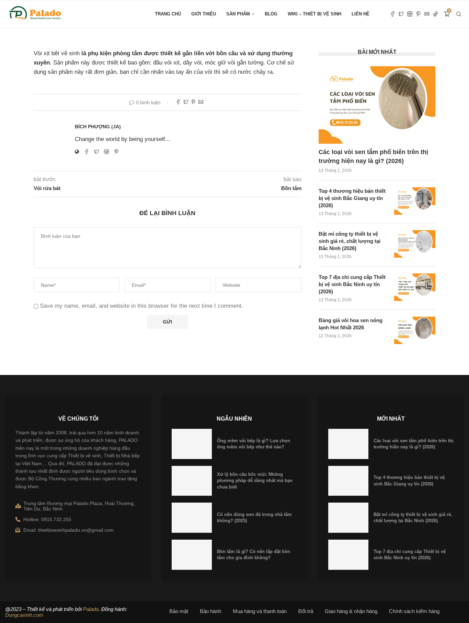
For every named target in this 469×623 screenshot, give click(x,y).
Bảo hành (210, 611)
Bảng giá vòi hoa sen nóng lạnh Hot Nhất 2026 (350, 323)
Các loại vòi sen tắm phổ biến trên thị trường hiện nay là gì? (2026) (373, 156)
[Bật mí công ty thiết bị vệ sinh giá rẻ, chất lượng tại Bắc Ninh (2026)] (414, 244)
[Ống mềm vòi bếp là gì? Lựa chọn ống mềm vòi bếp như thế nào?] (192, 444)
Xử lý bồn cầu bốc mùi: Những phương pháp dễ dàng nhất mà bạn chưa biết (255, 480)
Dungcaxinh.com (24, 615)
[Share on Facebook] (178, 102)
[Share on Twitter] (185, 102)
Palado (91, 609)
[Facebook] (392, 14)
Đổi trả (305, 611)
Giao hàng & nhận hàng (351, 611)
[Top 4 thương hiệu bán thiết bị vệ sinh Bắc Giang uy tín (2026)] (414, 201)
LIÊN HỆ (360, 13)
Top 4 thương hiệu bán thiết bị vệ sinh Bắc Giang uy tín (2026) (352, 198)
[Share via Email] (200, 102)
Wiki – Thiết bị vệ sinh (314, 13)
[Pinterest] (418, 14)
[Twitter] (401, 14)
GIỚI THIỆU (203, 13)
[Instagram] (409, 14)
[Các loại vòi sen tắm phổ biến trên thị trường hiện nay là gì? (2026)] (377, 105)
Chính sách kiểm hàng (414, 611)
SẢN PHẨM (238, 13)
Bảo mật (178, 611)
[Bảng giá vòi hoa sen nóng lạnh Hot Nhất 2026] (414, 330)
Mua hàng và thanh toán (260, 611)
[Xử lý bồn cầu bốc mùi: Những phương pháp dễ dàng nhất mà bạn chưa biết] (192, 481)
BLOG (271, 13)
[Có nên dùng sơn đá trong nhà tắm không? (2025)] (192, 518)
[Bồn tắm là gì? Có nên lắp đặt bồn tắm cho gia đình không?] (192, 555)
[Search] (458, 14)
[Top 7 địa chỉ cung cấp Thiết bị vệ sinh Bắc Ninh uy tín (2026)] (414, 287)
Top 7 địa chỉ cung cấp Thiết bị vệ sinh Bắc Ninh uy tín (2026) (352, 284)
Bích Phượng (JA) (98, 126)
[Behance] (427, 14)
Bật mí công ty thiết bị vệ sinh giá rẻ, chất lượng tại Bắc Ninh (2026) (349, 241)
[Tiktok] (435, 14)
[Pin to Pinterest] (193, 102)
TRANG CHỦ (168, 13)
